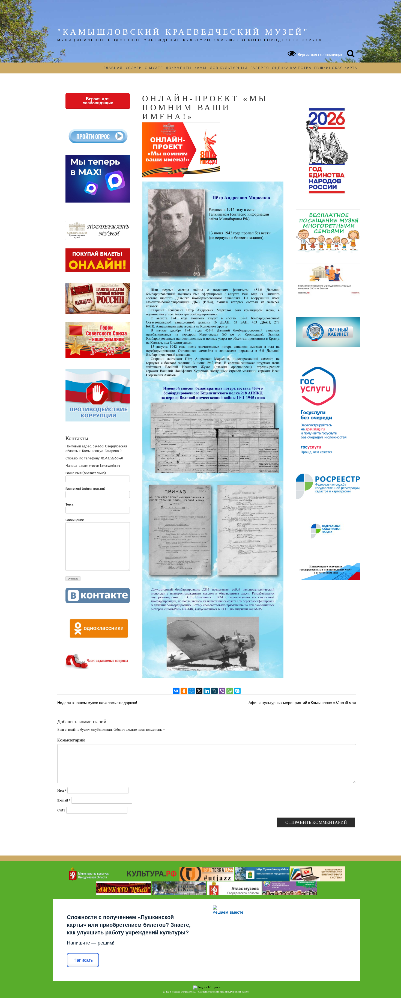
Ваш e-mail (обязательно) (85, 489)
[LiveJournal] (214, 691)
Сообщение (74, 520)
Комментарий (71, 740)
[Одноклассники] (184, 691)
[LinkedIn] (207, 691)
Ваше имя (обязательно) (85, 473)
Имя (62, 790)
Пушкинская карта (335, 68)
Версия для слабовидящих (319, 55)
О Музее (154, 68)
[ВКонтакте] (176, 691)
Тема (69, 504)
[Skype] (237, 691)
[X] (199, 691)
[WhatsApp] (229, 691)
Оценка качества (292, 68)
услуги (133, 68)
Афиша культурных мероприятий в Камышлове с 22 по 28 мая (302, 702)
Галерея (259, 68)
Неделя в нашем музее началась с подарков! (97, 702)
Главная (113, 68)
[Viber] (222, 691)
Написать (83, 960)
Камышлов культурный (221, 68)
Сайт (61, 810)
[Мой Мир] (191, 691)
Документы (179, 68)
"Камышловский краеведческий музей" (183, 31)
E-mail (63, 800)
